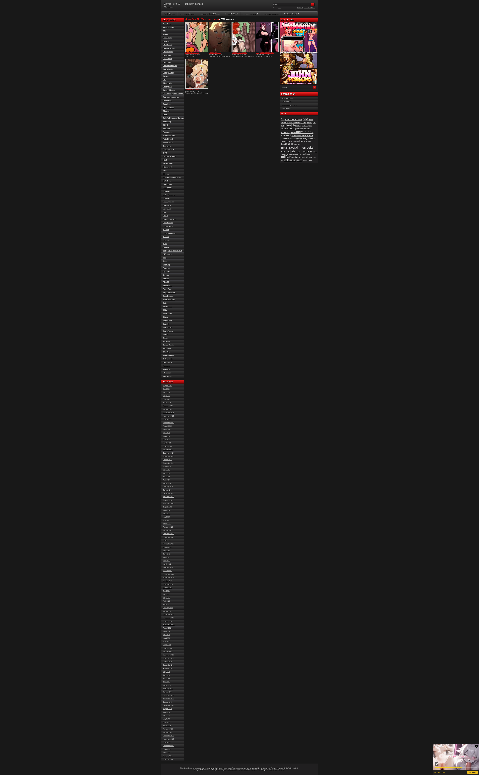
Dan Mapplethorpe (171, 97)
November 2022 (168, 537)
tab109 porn (307, 157)
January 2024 (167, 490)
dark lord (308, 135)
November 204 (168, 759)
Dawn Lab (167, 101)
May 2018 (166, 719)
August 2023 (167, 507)
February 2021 (168, 608)
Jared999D (167, 188)
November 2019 (168, 658)
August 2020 (167, 628)
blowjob (290, 125)
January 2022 (167, 571)
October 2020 (167, 621)
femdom (266, 56)
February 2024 (168, 487)
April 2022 (166, 561)
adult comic (291, 119)
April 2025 (166, 439)
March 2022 (167, 564)
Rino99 (166, 282)
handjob (311, 138)
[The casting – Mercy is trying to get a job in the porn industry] (196, 74)
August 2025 (167, 426)
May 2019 (166, 678)
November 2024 (168, 456)
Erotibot (166, 128)
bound (218, 56)
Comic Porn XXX (287, 98)
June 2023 (166, 514)
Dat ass (191, 56)
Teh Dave (167, 348)
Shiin (165, 310)
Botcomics (167, 62)
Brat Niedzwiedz (170, 66)
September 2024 (168, 463)
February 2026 (168, 406)
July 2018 (166, 712)
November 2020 (168, 618)
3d (282, 119)
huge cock (305, 141)
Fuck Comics (169, 14)
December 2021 (168, 574)
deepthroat (285, 138)
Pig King (166, 265)
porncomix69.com (187, 14)
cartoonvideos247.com (210, 14)
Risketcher (167, 286)
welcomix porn (293, 160)
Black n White (169, 48)
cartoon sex (287, 128)
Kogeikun (167, 209)
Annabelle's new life (242, 56)
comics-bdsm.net (250, 14)
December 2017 (168, 736)
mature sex (298, 154)
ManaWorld (168, 226)
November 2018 (168, 699)
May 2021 (166, 598)
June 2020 (166, 635)
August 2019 (167, 668)
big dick (309, 123)
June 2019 (166, 675)
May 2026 (166, 396)
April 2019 (166, 682)
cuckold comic (297, 136)
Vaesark (166, 366)
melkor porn (307, 154)
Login (279, 7)
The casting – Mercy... (192, 89)
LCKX (165, 216)
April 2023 (166, 520)
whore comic (308, 160)
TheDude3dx (168, 355)
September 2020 (168, 625)
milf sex (300, 157)
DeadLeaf (167, 104)
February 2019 (168, 688)
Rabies (166, 279)
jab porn (296, 151)
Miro (165, 244)
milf (284, 156)
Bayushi (166, 41)
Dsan (165, 115)
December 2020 (168, 614)
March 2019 (167, 685)
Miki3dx (166, 240)
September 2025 (168, 423)
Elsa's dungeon (225, 56)
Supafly (166, 324)
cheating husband (303, 128)
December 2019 (168, 655)
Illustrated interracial (172, 177)
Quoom (166, 275)
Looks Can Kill (169, 219)
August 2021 (167, 588)
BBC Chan (167, 45)
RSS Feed (300, 7)
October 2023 (167, 500)
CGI (164, 80)
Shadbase (167, 306)
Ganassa (167, 146)
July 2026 (166, 389)
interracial (251, 56)
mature (291, 154)
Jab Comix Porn (287, 101)
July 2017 (166, 752)
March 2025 (167, 443)
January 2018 (167, 732)
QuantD (166, 272)
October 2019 (167, 662)
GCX (165, 153)
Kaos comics (168, 202)
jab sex (307, 151)
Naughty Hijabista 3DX (172, 251)
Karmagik (167, 205)
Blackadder (168, 52)
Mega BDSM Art (231, 14)
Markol (166, 230)
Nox (164, 258)
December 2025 (168, 413)
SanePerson (168, 296)
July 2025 (166, 429)
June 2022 (166, 554)
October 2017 (167, 742)
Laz (164, 212)
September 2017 (168, 746)
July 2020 (166, 631)
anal (300, 119)
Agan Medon (168, 27)
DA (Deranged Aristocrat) (173, 94)
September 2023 (168, 503)
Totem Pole (168, 359)
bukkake (194, 93)
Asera (165, 34)
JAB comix (167, 184)
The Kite (166, 352)
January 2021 (167, 611)
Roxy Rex (167, 289)
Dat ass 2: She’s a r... (192, 53)
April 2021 (166, 601)
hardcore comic (286, 141)
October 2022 (167, 540)
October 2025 (167, 419)
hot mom (296, 141)
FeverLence (168, 142)
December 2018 (168, 695)
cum (199, 93)
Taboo (165, 338)
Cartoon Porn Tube (292, 14)
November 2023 (168, 497)
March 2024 (167, 483)
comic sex (304, 132)
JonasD (166, 198)
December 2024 (168, 453)
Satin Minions (169, 300)
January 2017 (167, 756)
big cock (302, 122)
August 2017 (167, 749)
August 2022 (167, 547)
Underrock (167, 362)
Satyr (165, 303)
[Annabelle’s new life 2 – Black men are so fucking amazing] (243, 37)
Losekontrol (168, 223)
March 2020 (167, 645)
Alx (164, 31)
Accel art (167, 24)
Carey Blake (168, 69)
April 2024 (166, 480)
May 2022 (166, 557)
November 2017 (168, 739)
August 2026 (167, 386)
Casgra (166, 76)
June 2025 (166, 433)
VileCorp (166, 369)
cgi (295, 128)
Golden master (169, 156)
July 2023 (166, 510)
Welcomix (167, 373)
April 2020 (166, 641)
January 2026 (167, 409)
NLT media (167, 254)
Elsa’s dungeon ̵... (215, 53)
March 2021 (167, 604)
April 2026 (166, 399)
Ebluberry (167, 122)
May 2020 (166, 638)
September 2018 (168, 705)
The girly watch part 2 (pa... (265, 53)
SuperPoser (168, 331)
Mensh (166, 237)
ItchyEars (167, 181)
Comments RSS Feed (309, 7)
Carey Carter (168, 73)
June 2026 (166, 392)
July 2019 (166, 672)
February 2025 (168, 446)
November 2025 (168, 416)
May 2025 (166, 436)
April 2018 (166, 722)
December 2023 (168, 493)
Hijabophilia (168, 163)
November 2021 (168, 577)
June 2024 (166, 473)
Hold (165, 170)
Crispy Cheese (169, 90)
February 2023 (168, 527)
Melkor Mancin (169, 233)
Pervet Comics (286, 108)
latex (270, 56)
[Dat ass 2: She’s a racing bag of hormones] (196, 37)
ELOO (165, 125)
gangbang (301, 138)
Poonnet (166, 268)
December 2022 (168, 534)
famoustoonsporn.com (289, 105)
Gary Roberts (168, 149)
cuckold (286, 135)
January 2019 (167, 692)
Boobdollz (167, 59)
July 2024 (166, 470)
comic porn (288, 132)
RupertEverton (169, 293)
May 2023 (166, 517)
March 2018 (167, 726)
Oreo (165, 261)
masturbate (285, 154)
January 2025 (167, 450)
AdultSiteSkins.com (277, 770)
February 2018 (168, 729)
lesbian (313, 152)
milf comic (292, 157)
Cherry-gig (167, 83)
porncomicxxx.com (271, 14)
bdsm (214, 56)
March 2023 (167, 524)
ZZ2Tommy (167, 376)
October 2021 (167, 581)
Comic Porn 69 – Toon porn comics (183, 3)
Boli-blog (167, 55)
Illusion (166, 174)
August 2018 (167, 709)
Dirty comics (168, 108)
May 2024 (166, 476)
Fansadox (167, 132)
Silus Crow (167, 313)
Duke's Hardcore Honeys (173, 118)
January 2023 (167, 530)
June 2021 (166, 594)
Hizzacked (167, 167)
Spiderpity (167, 320)
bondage (298, 126)
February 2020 (168, 648)
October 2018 (167, 702)
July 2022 (166, 551)
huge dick (287, 143)
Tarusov (166, 341)
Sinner (166, 317)
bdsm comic (292, 123)
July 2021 (166, 591)
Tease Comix (168, 345)
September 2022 (168, 544)
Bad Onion (167, 38)
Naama (166, 247)
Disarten (166, 111)
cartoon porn (307, 126)
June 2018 (166, 715)
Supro (165, 334)
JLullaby (166, 191)
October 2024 (167, 460)
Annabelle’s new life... (239, 53)
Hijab (165, 160)
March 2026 (167, 402)
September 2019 (168, 665)
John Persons (169, 195)
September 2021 (168, 584)
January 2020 (167, 651)
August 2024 (167, 466)
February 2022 (168, 567)
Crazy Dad (167, 87)
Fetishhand (168, 139)
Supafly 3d (167, 327)
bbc (190, 93)
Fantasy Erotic (169, 135)
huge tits (297, 144)
